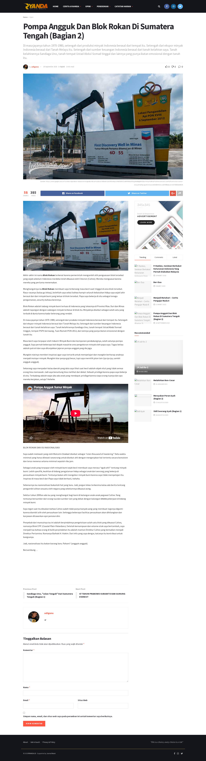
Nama (26, 687)
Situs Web (82, 700)
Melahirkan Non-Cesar (164, 380)
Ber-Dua (157, 282)
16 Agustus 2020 (161, 415)
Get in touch (35, 742)
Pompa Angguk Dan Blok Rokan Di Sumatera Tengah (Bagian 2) (166, 316)
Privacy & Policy (49, 742)
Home (55, 6)
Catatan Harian (123, 6)
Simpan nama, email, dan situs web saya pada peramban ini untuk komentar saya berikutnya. (68, 716)
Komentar (29, 650)
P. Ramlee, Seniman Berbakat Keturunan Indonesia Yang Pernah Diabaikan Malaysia (167, 269)
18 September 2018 (50, 66)
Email (26, 700)
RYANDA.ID (32, 753)
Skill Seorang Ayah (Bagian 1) (167, 411)
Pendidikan (102, 6)
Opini (88, 6)
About (25, 742)
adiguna (35, 66)
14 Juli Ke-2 (142, 367)
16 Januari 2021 (161, 384)
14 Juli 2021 (143, 371)
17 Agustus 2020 (161, 402)
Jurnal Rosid (51, 753)
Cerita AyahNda (71, 6)
